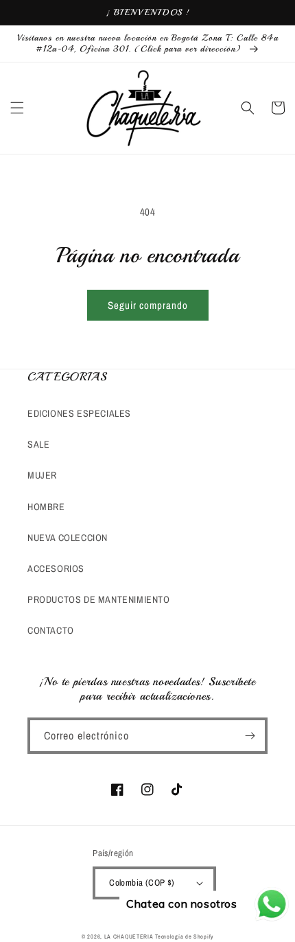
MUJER (42, 475)
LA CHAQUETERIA (129, 936)
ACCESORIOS (55, 568)
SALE (38, 444)
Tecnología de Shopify (184, 936)
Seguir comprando (148, 305)
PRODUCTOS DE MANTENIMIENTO (98, 599)
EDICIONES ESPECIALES (79, 413)
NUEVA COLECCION (67, 537)
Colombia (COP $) (141, 882)
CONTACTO (50, 630)
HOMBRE (46, 507)
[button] (17, 108)
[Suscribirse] (250, 735)
